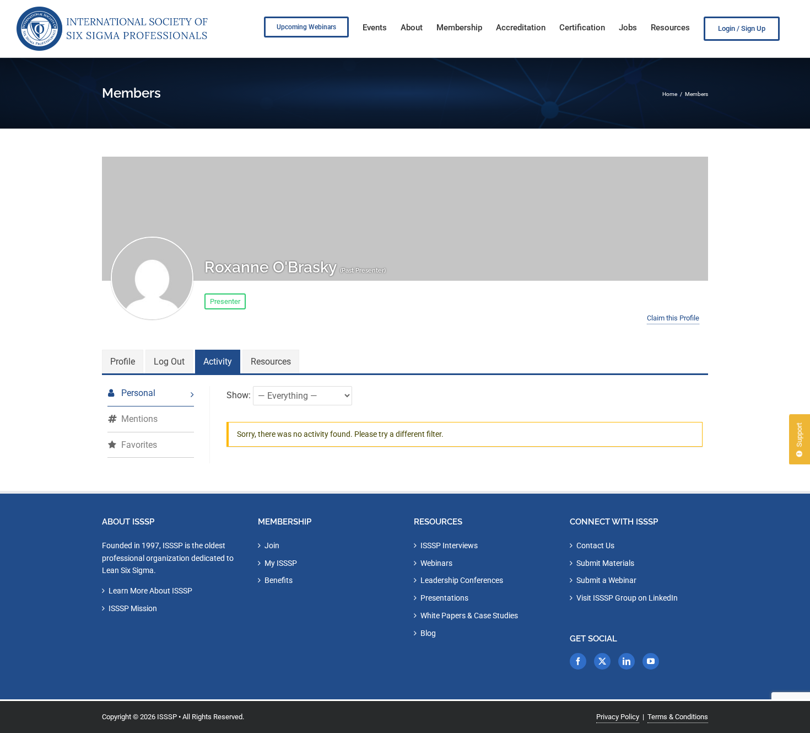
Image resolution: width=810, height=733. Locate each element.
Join (271, 545)
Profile (122, 361)
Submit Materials (605, 563)
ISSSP (167, 717)
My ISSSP (280, 563)
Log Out (169, 361)
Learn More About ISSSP (150, 590)
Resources (271, 361)
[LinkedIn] (626, 661)
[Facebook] (578, 661)
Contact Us (595, 545)
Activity (217, 361)
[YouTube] (650, 661)
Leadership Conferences (461, 580)
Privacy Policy (617, 717)
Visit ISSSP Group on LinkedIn (627, 597)
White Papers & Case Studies (469, 615)
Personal (138, 393)
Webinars (436, 563)
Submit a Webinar (606, 580)
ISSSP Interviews (449, 545)
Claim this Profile (673, 318)
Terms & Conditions (677, 717)
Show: (238, 394)
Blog (428, 633)
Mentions (139, 419)
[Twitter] (602, 661)
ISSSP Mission (133, 608)
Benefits (278, 580)
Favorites (139, 445)
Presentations (444, 597)
